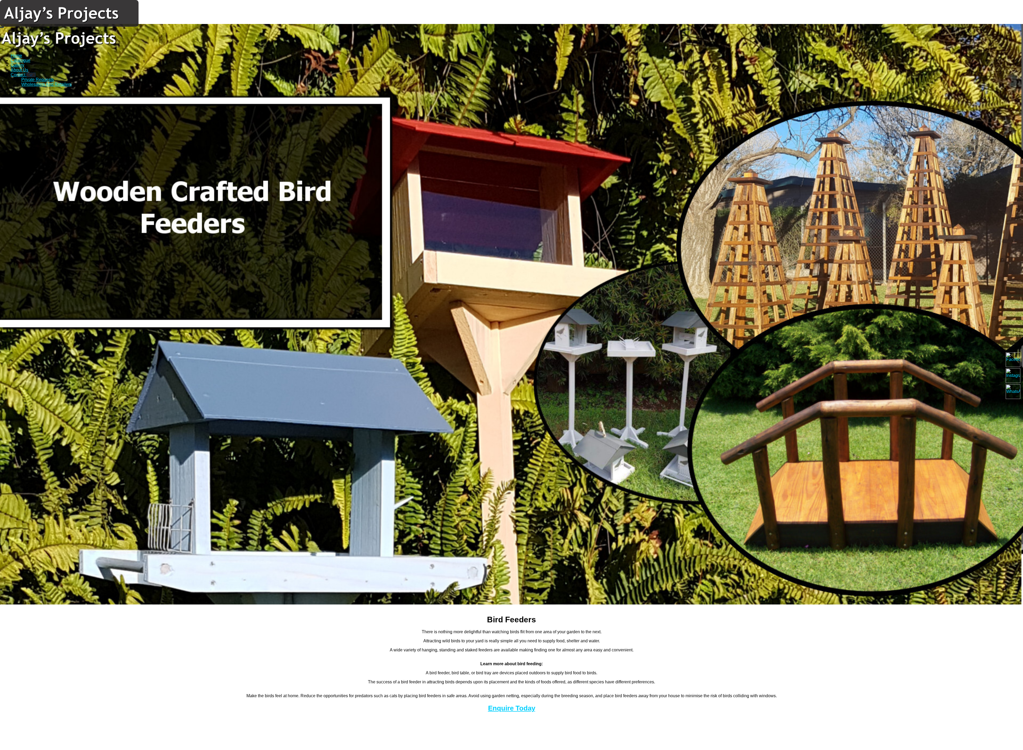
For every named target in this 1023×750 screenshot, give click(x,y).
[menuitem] (16, 55)
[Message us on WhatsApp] (1013, 391)
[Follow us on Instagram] (1013, 375)
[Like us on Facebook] (1013, 359)
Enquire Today (511, 708)
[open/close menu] (2, 27)
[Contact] (30, 75)
